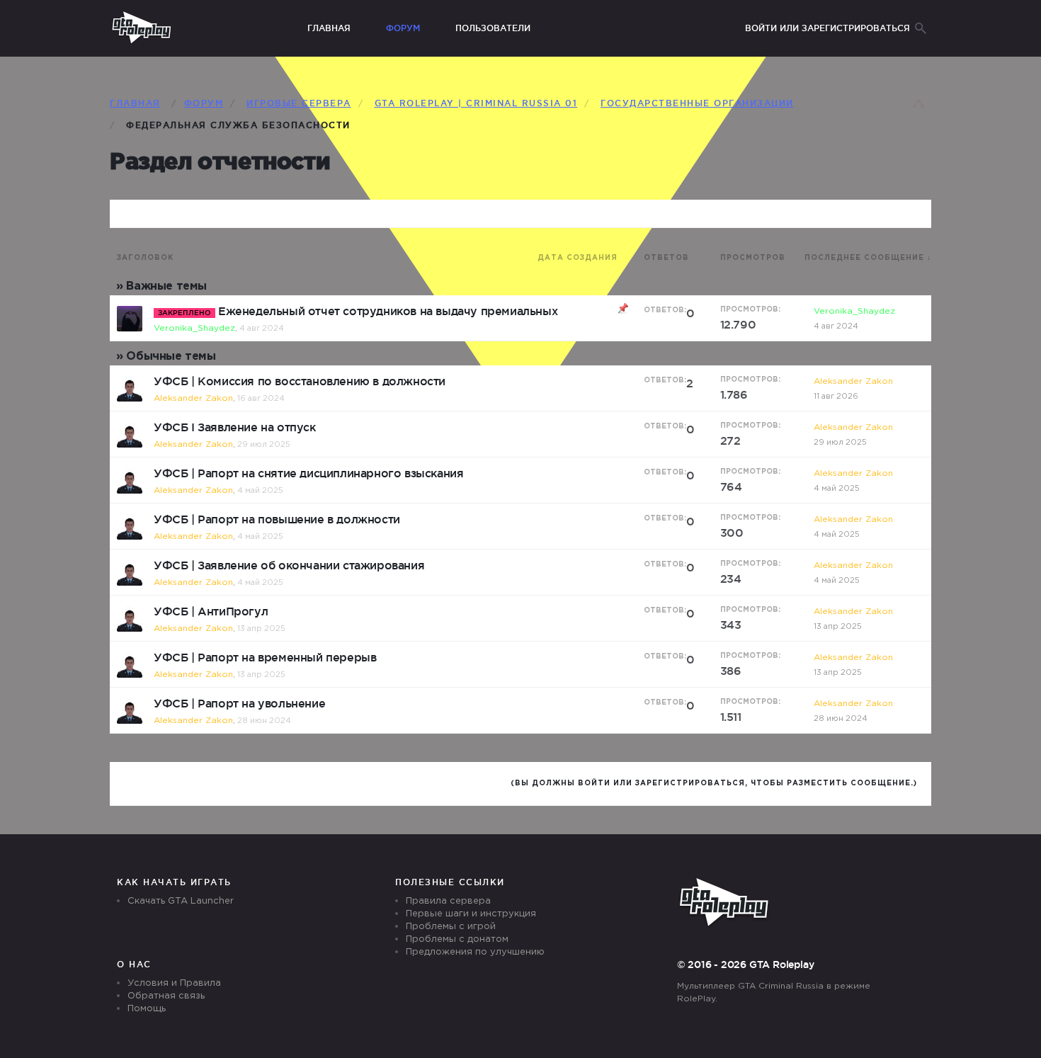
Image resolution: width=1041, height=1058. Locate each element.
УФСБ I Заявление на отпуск (235, 427)
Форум (403, 28)
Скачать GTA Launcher (180, 901)
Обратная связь (166, 996)
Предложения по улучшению (475, 952)
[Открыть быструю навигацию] (918, 104)
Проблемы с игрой (451, 927)
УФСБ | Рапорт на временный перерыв (265, 657)
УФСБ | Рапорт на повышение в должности (277, 519)
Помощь (146, 1009)
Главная (329, 28)
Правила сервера (448, 901)
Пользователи (492, 28)
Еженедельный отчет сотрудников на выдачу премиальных (387, 311)
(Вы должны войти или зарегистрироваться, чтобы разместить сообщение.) (714, 783)
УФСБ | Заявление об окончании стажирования (289, 565)
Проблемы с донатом (457, 939)
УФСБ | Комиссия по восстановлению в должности (299, 381)
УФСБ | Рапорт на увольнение (239, 703)
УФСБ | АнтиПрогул (211, 611)
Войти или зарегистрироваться (827, 28)
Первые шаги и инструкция (471, 914)
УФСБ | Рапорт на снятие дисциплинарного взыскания (308, 473)
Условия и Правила (174, 983)
